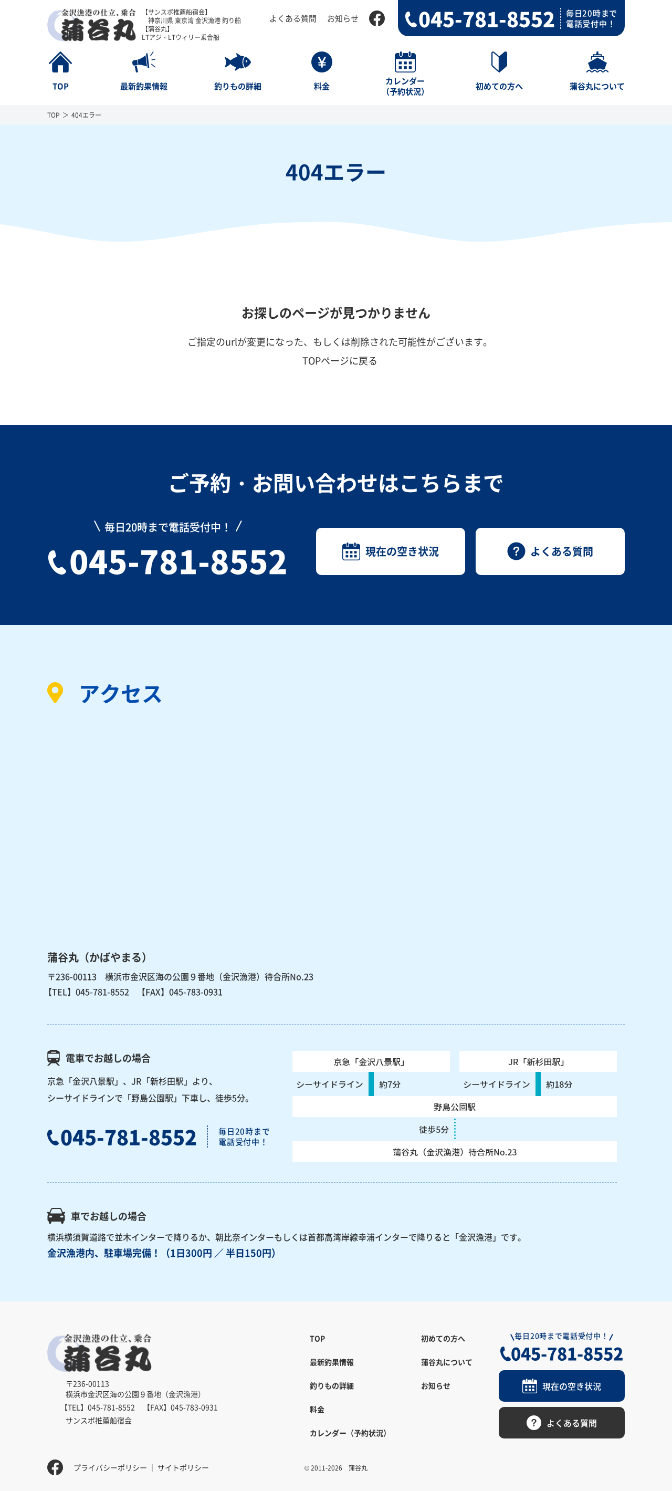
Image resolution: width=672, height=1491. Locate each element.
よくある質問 (293, 18)
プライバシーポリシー (110, 1467)
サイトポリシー (183, 1467)
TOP (53, 114)
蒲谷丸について (446, 1362)
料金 (317, 1409)
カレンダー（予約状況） (350, 1432)
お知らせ (343, 18)
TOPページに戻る (339, 360)
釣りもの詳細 (332, 1385)
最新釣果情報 (332, 1362)
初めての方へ (443, 1338)
